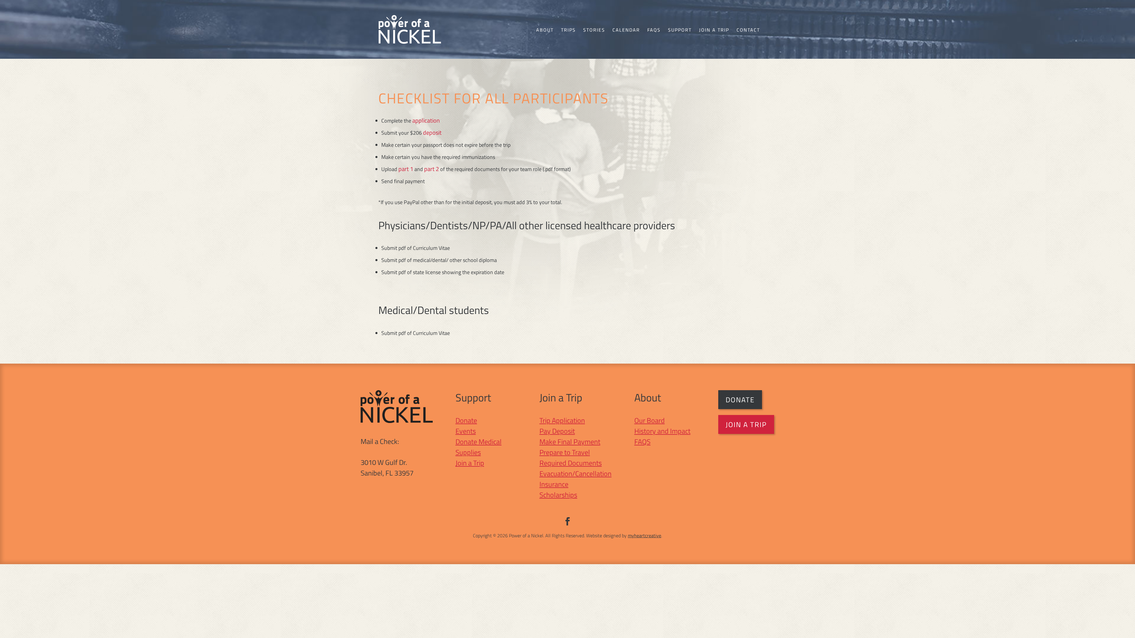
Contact (748, 29)
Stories (594, 29)
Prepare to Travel (564, 452)
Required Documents (570, 463)
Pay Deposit (557, 431)
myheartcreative (644, 535)
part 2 (431, 168)
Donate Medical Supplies (478, 447)
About (545, 29)
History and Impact (662, 431)
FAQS (642, 441)
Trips (568, 29)
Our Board (649, 420)
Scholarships (558, 494)
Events (465, 431)
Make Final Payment (569, 441)
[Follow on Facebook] (567, 521)
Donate (466, 420)
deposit (432, 132)
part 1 (405, 168)
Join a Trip (714, 29)
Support (680, 29)
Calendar (626, 29)
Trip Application (562, 420)
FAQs (654, 29)
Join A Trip (746, 424)
